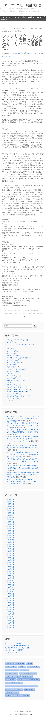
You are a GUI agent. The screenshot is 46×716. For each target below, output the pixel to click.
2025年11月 (11, 517)
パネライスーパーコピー (12, 692)
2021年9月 (10, 582)
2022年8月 (10, 560)
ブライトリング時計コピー (16, 371)
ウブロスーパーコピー (33, 666)
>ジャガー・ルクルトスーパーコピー (15, 663)
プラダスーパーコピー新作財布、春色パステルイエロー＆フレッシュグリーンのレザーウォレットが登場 (22, 425)
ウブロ (9, 346)
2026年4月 (10, 508)
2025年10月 (11, 520)
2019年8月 (10, 621)
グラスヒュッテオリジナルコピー (18, 358)
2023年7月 (10, 553)
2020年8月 (10, 596)
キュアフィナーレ (27, 676)
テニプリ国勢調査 (29, 689)
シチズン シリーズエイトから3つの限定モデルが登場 (21, 310)
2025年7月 (10, 524)
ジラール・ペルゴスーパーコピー (15, 686)
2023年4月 (10, 558)
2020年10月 (11, 591)
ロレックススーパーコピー (16, 398)
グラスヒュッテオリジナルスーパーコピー (28, 679)
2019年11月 (11, 614)
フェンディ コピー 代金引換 (13, 650)
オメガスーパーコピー (14, 353)
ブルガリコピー (12, 378)
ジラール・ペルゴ (13, 360)
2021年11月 (11, 578)
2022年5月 (10, 567)
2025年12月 (11, 515)
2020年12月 (11, 587)
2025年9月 (10, 522)
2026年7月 (10, 502)
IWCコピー (10, 342)
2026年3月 (10, 511)
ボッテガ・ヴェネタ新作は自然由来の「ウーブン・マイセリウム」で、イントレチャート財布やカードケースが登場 (22, 454)
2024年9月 (10, 542)
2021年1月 (10, 585)
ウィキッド (22, 666)
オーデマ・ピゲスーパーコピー (28, 673)
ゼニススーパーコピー (31, 686)
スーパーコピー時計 (14, 29)
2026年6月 (10, 504)
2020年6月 (10, 600)
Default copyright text (25, 711)
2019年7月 (10, 623)
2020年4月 (10, 605)
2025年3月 (10, 533)
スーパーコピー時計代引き (23, 5)
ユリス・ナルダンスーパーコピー (18, 389)
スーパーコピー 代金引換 (12, 643)
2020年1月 (10, 609)
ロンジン (10, 400)
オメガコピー (25, 670)
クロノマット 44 (11, 679)
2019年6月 (10, 625)
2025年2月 (10, 535)
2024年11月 (11, 540)
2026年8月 (10, 499)
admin (29, 53)
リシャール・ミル (13, 394)
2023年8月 (10, 551)
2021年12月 (11, 576)
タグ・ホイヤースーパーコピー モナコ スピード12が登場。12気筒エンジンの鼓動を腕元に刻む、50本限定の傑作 (23, 418)
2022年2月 (10, 573)
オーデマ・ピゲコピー (14, 351)
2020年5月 (10, 603)
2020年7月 (10, 598)
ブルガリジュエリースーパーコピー (19, 380)
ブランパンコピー (13, 376)
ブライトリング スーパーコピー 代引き (17, 648)
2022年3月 (10, 571)
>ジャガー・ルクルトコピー (16, 340)
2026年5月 (10, 506)
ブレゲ (9, 382)
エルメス (10, 349)
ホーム (5, 29)
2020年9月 (10, 594)
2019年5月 (10, 627)
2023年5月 (10, 556)
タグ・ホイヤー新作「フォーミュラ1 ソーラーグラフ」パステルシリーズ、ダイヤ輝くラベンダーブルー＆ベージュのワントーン (22, 439)
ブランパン (10, 373)
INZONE (30, 663)
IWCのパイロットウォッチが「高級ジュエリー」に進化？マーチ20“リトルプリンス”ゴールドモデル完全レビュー (22, 481)
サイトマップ (32, 714)
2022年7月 (10, 562)
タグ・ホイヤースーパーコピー (14, 689)
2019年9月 (10, 618)
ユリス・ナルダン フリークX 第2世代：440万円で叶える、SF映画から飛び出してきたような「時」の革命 (23, 475)
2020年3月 (10, 607)
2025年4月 (10, 531)
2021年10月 (11, 580)
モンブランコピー (13, 385)
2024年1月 (10, 549)
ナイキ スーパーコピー (12, 652)
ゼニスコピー (11, 364)
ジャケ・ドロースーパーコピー (14, 682)
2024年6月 (10, 544)
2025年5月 (10, 529)
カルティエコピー (13, 355)
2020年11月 (11, 589)
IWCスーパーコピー (11, 666)
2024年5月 (10, 547)
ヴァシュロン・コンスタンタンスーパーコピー (18, 695)
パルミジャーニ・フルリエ (16, 369)
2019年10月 (11, 616)
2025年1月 (10, 538)
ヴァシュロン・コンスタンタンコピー (19, 344)
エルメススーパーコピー (12, 670)
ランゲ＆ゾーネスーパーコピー (17, 391)
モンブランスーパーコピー (16, 387)
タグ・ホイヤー (12, 367)
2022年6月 (10, 564)
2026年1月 (10, 513)
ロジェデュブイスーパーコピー (17, 396)
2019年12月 (11, 612)
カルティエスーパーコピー (13, 676)
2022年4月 (10, 569)
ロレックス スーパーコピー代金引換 (16, 645)
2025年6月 (10, 526)
